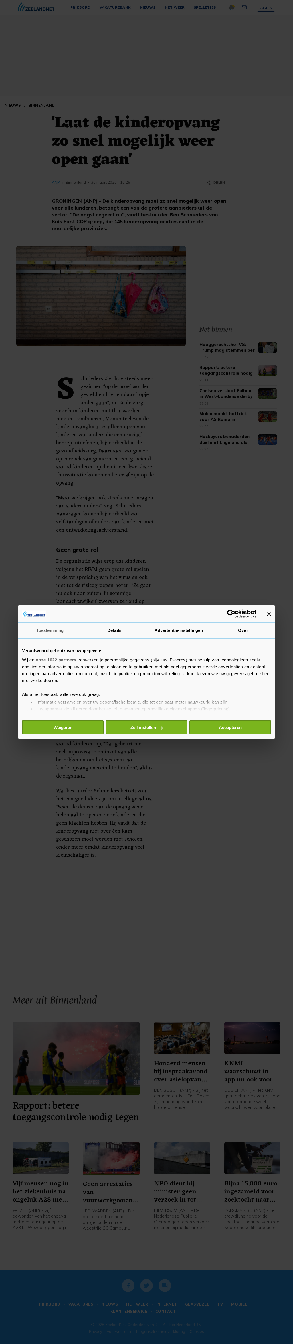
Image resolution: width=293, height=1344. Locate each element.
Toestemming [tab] (50, 630)
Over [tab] (243, 630)
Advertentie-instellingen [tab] (179, 630)
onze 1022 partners (56, 659)
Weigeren (63, 727)
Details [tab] (114, 630)
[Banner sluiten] (269, 614)
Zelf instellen (143, 727)
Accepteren (230, 727)
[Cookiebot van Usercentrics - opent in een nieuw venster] (231, 614)
